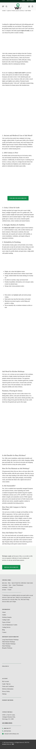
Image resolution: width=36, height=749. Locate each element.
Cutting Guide (6, 619)
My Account (5, 681)
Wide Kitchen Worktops (8, 641)
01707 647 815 (7, 731)
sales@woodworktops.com (11, 733)
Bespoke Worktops (7, 648)
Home (3, 10)
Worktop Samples (7, 617)
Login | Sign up (6, 684)
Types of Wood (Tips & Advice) (15, 10)
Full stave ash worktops (8, 374)
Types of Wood (6, 622)
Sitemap (4, 694)
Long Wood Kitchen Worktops (10, 639)
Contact (4, 632)
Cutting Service (6, 627)
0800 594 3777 (7, 728)
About (4, 612)
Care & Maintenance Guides (9, 624)
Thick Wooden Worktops (8, 643)
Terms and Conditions (8, 686)
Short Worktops (6, 646)
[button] (18, 198)
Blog (3, 629)
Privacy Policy (6, 691)
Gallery (4, 614)
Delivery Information (7, 689)
